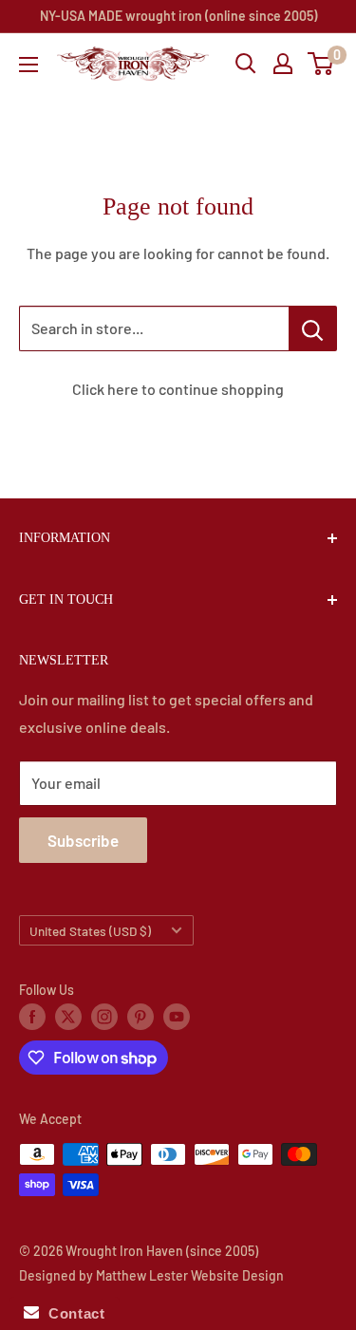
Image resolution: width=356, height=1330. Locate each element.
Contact (71, 1313)
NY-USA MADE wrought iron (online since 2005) (178, 16)
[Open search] (245, 63)
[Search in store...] (313, 328)
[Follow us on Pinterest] (140, 1016)
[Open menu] (28, 64)
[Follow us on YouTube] (176, 1016)
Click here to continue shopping (178, 389)
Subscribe (83, 840)
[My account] (282, 63)
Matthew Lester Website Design (190, 1275)
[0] (321, 63)
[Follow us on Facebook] (32, 1016)
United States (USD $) (90, 931)
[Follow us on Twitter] (68, 1016)
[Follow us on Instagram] (104, 1016)
